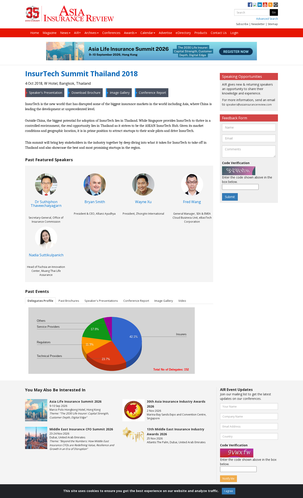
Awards (129, 33)
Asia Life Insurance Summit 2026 (75, 401)
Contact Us (219, 33)
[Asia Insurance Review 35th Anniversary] (69, 14)
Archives (90, 33)
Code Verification (236, 163)
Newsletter (258, 24)
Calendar (146, 33)
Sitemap (273, 24)
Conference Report (152, 92)
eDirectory (183, 33)
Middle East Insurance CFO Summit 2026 (81, 429)
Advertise (165, 33)
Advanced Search (267, 19)
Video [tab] (182, 301)
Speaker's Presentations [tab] (101, 301)
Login (234, 33)
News (64, 33)
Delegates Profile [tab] (40, 301)
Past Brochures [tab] (69, 301)
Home (34, 33)
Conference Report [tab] (136, 301)
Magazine (50, 33)
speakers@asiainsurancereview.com (249, 104)
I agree (228, 491)
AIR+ (77, 33)
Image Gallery (120, 92)
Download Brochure (85, 92)
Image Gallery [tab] (163, 301)
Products (200, 33)
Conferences (111, 33)
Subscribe (242, 24)
